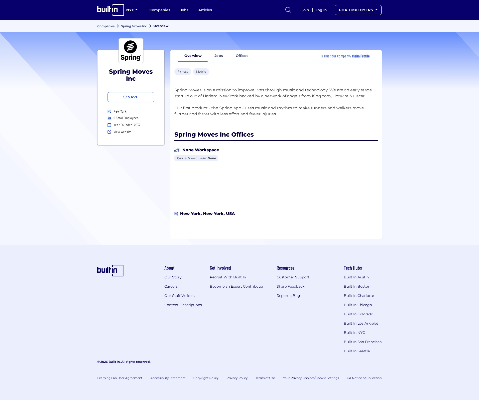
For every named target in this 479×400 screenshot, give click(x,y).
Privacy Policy (237, 378)
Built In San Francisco (363, 342)
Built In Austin (356, 277)
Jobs (184, 10)
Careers (171, 286)
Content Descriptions (183, 305)
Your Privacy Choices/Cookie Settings (311, 378)
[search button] (288, 10)
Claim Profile (361, 55)
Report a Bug (288, 295)
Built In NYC (354, 332)
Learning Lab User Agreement (119, 378)
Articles (205, 10)
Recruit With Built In (228, 277)
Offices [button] (242, 55)
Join (305, 10)
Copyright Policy (206, 378)
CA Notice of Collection (364, 378)
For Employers (356, 10)
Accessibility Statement (168, 378)
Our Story (173, 277)
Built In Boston (357, 286)
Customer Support (293, 277)
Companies (159, 10)
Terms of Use (265, 378)
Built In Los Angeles (361, 323)
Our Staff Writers (179, 295)
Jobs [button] (219, 55)
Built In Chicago (358, 305)
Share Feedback (290, 286)
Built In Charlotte (359, 295)
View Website (122, 131)
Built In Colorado (358, 314)
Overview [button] (193, 55)
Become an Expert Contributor (237, 286)
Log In (321, 10)
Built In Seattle (357, 351)
